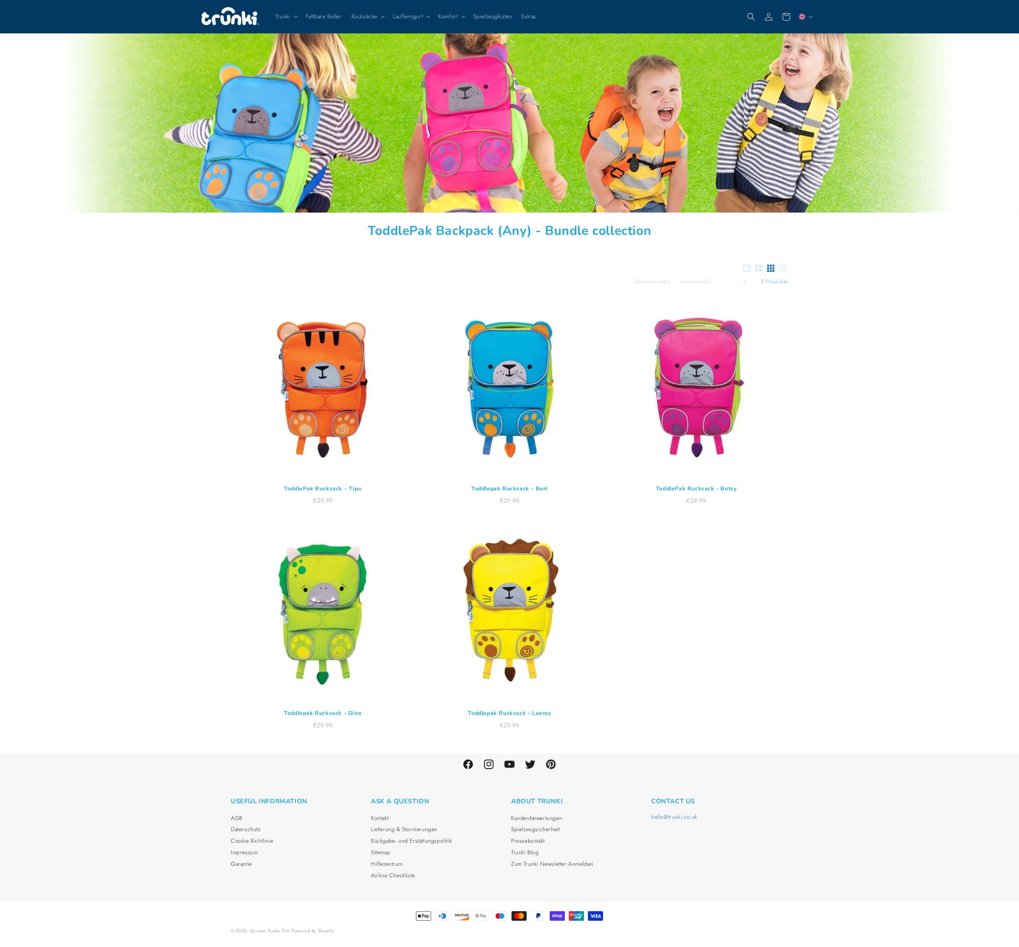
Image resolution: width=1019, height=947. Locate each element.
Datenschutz (246, 829)
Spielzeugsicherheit (535, 829)
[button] (286, 16)
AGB (236, 818)
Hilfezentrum (386, 864)
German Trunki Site (270, 930)
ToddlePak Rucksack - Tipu (322, 488)
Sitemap (380, 852)
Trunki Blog (525, 852)
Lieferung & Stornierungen (404, 829)
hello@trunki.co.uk (674, 817)
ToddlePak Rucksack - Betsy (696, 488)
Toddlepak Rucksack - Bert (509, 488)
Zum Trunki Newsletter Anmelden (552, 864)
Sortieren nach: (653, 281)
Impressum (244, 852)
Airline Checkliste (393, 875)
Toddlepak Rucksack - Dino (322, 713)
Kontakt (379, 818)
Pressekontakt (528, 841)
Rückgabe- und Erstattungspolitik (411, 841)
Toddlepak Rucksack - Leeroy (509, 713)
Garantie (241, 864)
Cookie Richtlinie (252, 841)
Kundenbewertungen (536, 818)
